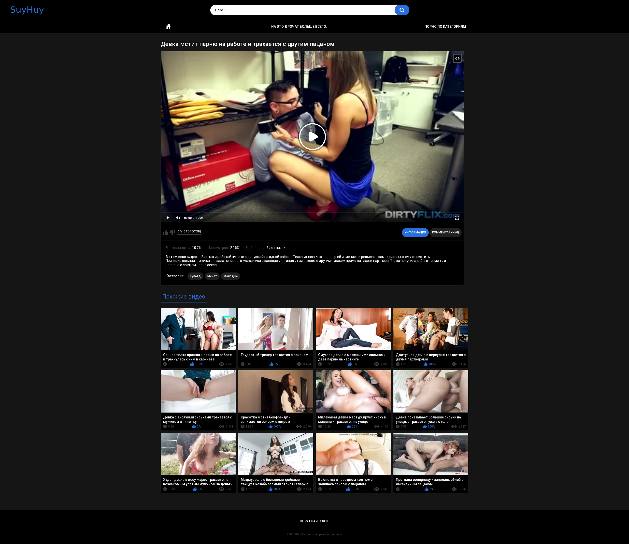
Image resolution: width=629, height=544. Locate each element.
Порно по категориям (445, 27)
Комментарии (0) (445, 232)
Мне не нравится (172, 232)
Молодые (231, 276)
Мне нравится (165, 232)
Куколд (195, 276)
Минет (212, 276)
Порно (306, 534)
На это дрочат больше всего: (299, 27)
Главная (168, 26)
